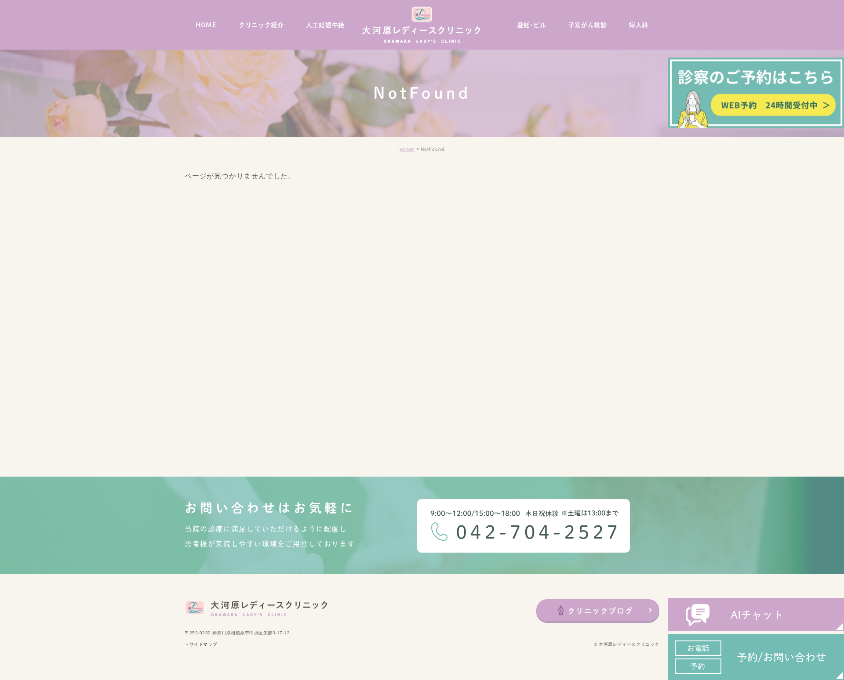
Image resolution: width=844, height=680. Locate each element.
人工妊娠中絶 (325, 25)
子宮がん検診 (587, 25)
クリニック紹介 (261, 25)
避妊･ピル (531, 25)
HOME (206, 25)
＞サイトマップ (201, 644)
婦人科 (638, 25)
